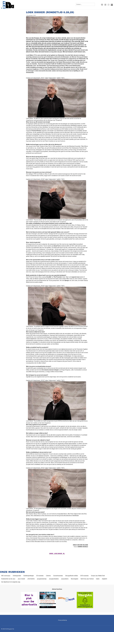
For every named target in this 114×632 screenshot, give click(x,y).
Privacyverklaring (62, 620)
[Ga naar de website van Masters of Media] (66, 600)
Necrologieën (74, 579)
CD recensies (40, 575)
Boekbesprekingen (28, 575)
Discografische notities (71, 575)
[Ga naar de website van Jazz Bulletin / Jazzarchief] (48, 600)
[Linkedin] (105, 5)
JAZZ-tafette (31, 579)
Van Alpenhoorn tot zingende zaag (10, 582)
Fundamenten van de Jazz (8, 579)
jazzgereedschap (41, 579)
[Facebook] (102, 5)
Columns (48, 575)
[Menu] (112, 5)
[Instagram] (108, 5)
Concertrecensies (58, 575)
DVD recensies (84, 575)
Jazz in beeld (21, 579)
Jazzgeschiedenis (54, 579)
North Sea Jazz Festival (87, 579)
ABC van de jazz (5, 575)
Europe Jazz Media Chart (98, 575)
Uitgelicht (104, 579)
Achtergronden (17, 575)
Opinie (97, 579)
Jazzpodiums (64, 579)
